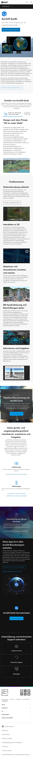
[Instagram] (25, 694)
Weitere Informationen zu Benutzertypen (14, 567)
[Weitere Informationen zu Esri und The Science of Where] (5, 692)
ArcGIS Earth (5, 6)
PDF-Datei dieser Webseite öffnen (11, 87)
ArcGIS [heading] (3, 704)
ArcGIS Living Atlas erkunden (12, 202)
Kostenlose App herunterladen (11, 29)
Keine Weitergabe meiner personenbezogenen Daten (16, 754)
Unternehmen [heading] (5, 714)
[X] (25, 690)
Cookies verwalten (6, 750)
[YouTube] (28, 694)
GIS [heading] (2, 711)
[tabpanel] (16, 146)
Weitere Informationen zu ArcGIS (12, 571)
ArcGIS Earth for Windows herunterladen (16, 474)
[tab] (13, 114)
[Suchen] (27, 2)
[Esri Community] (21, 694)
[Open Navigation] (31, 2)
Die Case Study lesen (16, 413)
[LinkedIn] (28, 690)
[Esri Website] (4, 2)
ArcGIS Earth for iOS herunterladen (16, 493)
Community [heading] (5, 708)
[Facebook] (21, 690)
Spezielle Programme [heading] (7, 717)
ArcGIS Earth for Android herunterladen (16, 495)
